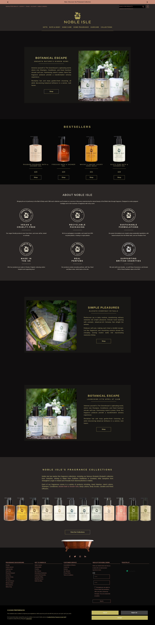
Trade (28, 6)
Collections (106, 27)
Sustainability (38, 567)
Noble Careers (42, 6)
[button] (8, 2)
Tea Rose (8, 579)
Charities (37, 569)
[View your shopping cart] (147, 6)
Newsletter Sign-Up (12, 6)
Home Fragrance (81, 27)
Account (33, 6)
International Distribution (41, 573)
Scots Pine (8, 575)
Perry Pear (8, 571)
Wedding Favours (39, 579)
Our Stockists (67, 571)
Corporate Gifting (39, 577)
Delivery (66, 569)
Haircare (95, 27)
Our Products (38, 571)
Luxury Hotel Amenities (40, 575)
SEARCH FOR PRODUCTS (126, 6)
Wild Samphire (9, 585)
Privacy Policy (67, 573)
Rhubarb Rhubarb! (10, 573)
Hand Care (67, 27)
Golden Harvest (9, 567)
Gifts (45, 27)
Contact (21, 6)
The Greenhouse (10, 581)
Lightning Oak (9, 569)
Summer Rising (9, 577)
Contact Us (66, 567)
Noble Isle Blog (38, 581)
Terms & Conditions (68, 575)
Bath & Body (54, 27)
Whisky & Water (9, 583)
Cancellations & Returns (70, 565)
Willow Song (9, 587)
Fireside (8, 565)
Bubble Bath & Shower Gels (69, 486)
